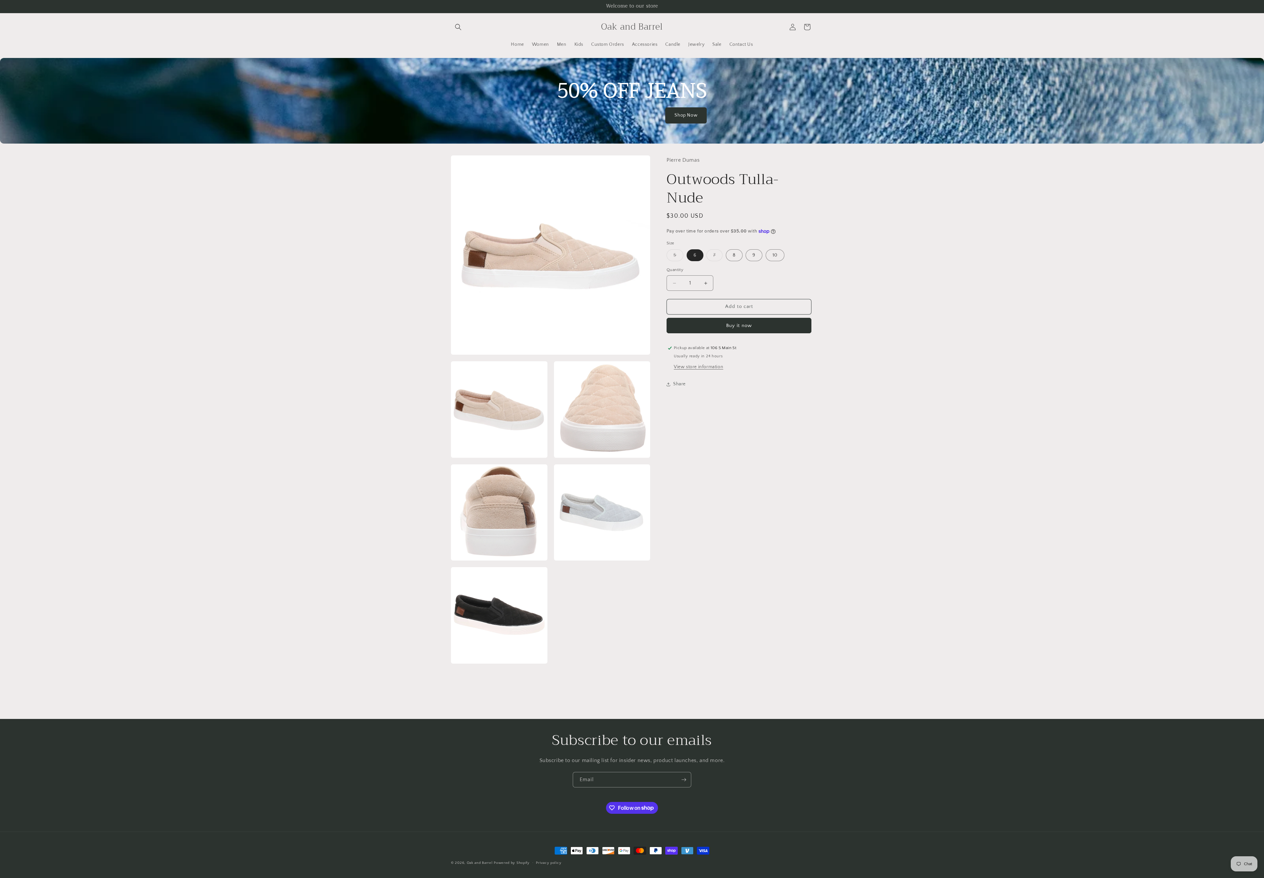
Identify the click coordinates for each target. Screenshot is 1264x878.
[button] (458, 27)
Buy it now (739, 325)
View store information (698, 367)
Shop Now (686, 115)
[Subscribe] (683, 779)
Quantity (675, 270)
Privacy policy (548, 862)
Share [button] (679, 384)
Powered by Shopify (512, 863)
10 (775, 255)
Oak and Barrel (480, 863)
